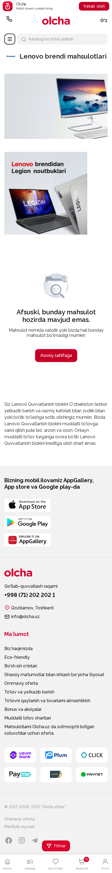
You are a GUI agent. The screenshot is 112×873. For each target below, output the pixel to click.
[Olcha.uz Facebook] (8, 840)
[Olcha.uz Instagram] (21, 840)
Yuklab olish (94, 6)
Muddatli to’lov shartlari (27, 718)
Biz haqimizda (18, 648)
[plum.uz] (56, 755)
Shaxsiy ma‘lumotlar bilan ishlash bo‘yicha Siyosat (54, 674)
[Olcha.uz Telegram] (34, 840)
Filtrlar (60, 846)
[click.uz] (92, 755)
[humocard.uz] (56, 774)
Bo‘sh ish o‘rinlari (20, 666)
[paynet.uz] (92, 774)
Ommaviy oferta (21, 683)
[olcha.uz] (56, 20)
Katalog (9, 39)
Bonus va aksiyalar (23, 709)
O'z (103, 20)
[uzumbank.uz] (20, 755)
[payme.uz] (20, 774)
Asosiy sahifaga (56, 355)
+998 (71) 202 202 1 (9, 20)
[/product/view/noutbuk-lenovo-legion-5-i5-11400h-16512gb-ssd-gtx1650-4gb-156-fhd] (45, 154)
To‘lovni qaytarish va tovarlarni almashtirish (47, 700)
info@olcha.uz (25, 616)
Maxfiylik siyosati (19, 826)
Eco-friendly (17, 657)
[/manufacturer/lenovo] (56, 137)
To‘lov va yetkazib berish (29, 692)
